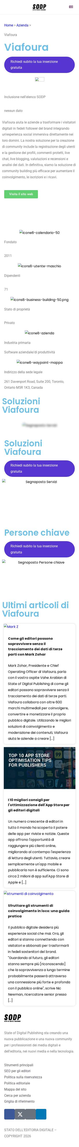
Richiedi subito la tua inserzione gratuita (34, 65)
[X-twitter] (20, 1114)
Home (8, 25)
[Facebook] (9, 1114)
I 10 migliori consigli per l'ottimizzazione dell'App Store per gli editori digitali (39, 805)
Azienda (22, 25)
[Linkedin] (41, 1114)
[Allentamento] (30, 1114)
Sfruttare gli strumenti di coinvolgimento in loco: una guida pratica (39, 911)
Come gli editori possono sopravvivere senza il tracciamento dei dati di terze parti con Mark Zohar (35, 646)
